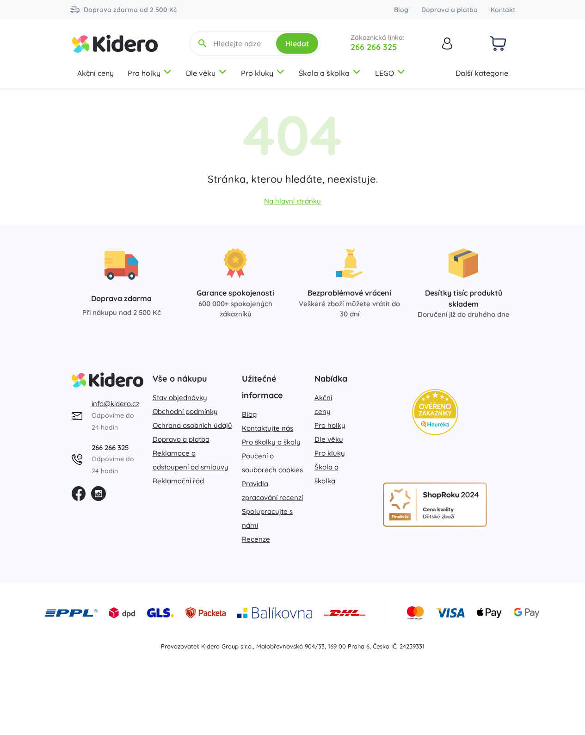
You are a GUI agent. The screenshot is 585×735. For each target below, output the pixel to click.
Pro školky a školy (271, 442)
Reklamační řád (178, 480)
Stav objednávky (180, 397)
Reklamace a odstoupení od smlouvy (190, 460)
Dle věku (201, 73)
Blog (401, 10)
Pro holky (144, 73)
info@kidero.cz (115, 403)
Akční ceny (95, 73)
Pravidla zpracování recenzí (272, 490)
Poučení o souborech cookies (272, 462)
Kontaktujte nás (267, 428)
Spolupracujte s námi (267, 518)
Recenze (256, 539)
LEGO (384, 73)
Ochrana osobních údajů (192, 425)
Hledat (297, 43)
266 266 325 (374, 47)
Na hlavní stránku (292, 201)
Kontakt (503, 10)
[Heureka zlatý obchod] (435, 412)
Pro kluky (257, 73)
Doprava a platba (449, 10)
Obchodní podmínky (185, 411)
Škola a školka (324, 73)
